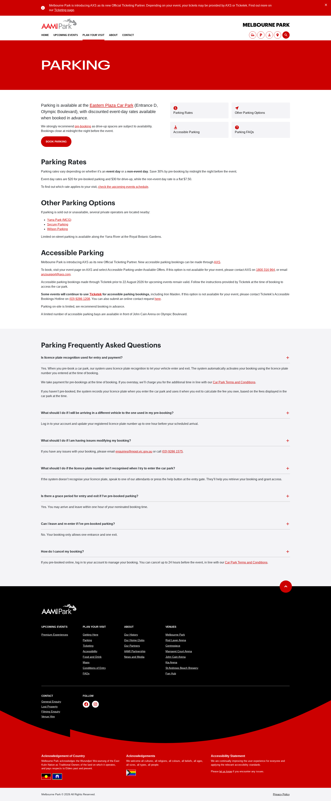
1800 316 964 (265, 269)
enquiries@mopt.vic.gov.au (134, 451)
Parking (87, 640)
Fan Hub (171, 673)
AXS (217, 262)
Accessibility (90, 651)
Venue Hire (48, 716)
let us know (225, 771)
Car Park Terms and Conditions (234, 382)
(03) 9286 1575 (172, 451)
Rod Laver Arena (176, 640)
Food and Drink (92, 656)
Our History (131, 634)
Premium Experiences (54, 634)
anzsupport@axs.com (55, 274)
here (158, 298)
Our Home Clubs (134, 640)
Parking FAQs (244, 132)
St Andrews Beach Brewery (182, 667)
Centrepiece (173, 645)
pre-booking (83, 126)
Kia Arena (171, 662)
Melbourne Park (175, 634)
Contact (128, 35)
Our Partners (132, 645)
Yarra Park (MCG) (59, 219)
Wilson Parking (57, 229)
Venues (171, 626)
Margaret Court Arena (179, 651)
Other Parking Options (250, 112)
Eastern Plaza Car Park (111, 105)
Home (45, 35)
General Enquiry (51, 701)
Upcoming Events (65, 35)
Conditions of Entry (94, 667)
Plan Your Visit (93, 35)
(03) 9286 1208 (79, 298)
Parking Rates (183, 112)
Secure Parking (57, 224)
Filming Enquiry (50, 711)
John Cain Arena (176, 656)
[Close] (326, 4)
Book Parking (56, 141)
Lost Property (49, 706)
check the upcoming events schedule (123, 186)
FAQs (86, 673)
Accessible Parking (186, 132)
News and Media (134, 656)
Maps (86, 662)
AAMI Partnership (134, 651)
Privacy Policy (281, 794)
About (113, 35)
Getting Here (90, 634)
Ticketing (88, 645)
